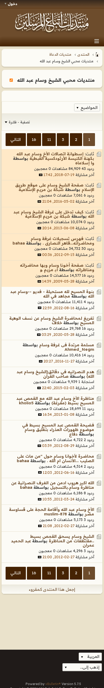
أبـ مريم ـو (49, 269)
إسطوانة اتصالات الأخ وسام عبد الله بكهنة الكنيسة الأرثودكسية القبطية (55, 156)
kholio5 (26, 402)
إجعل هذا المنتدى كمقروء (52, 589)
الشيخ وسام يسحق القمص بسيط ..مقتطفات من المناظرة (62, 538)
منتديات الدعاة (60, 54)
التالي (15, 139)
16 (34, 139)
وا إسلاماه (84, 162)
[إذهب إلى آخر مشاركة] (40, 175)
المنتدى (83, 54)
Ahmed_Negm (79, 349)
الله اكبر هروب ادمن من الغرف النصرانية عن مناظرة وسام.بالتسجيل (52, 485)
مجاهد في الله (56, 296)
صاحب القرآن (56, 376)
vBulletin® (53, 684)
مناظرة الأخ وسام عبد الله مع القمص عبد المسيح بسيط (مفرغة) (55, 400)
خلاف (57, 322)
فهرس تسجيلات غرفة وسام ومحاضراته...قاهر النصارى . (62, 241)
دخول (12, 4)
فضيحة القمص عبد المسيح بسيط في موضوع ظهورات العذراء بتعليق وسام (58, 427)
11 (49, 139)
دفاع (73, 434)
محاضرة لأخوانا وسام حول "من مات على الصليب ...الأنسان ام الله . (55, 458)
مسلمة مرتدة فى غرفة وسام (66, 344)
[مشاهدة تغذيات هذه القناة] (11, 80)
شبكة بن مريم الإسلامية (41, 189)
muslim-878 (55, 513)
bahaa (19, 243)
